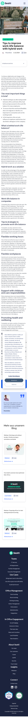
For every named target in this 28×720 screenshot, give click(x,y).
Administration (14, 610)
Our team (14, 648)
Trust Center (14, 664)
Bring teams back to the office (14, 578)
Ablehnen (14, 384)
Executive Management (14, 571)
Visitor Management (14, 603)
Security (14, 661)
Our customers (14, 651)
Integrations (14, 613)
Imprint (14, 703)
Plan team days (14, 629)
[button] (24, 3)
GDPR (14, 657)
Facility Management (14, 568)
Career (14, 654)
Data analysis (14, 607)
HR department (14, 565)
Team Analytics (14, 638)
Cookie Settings (5, 718)
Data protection (14, 706)
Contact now (13, 683)
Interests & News (14, 626)
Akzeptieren (14, 380)
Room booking (14, 597)
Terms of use (14, 708)
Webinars (14, 670)
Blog (14, 673)
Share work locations (14, 632)
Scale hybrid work (14, 584)
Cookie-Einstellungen (14, 376)
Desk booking (14, 594)
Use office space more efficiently (14, 581)
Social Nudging (14, 623)
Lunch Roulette (14, 635)
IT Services (14, 562)
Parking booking (14, 600)
